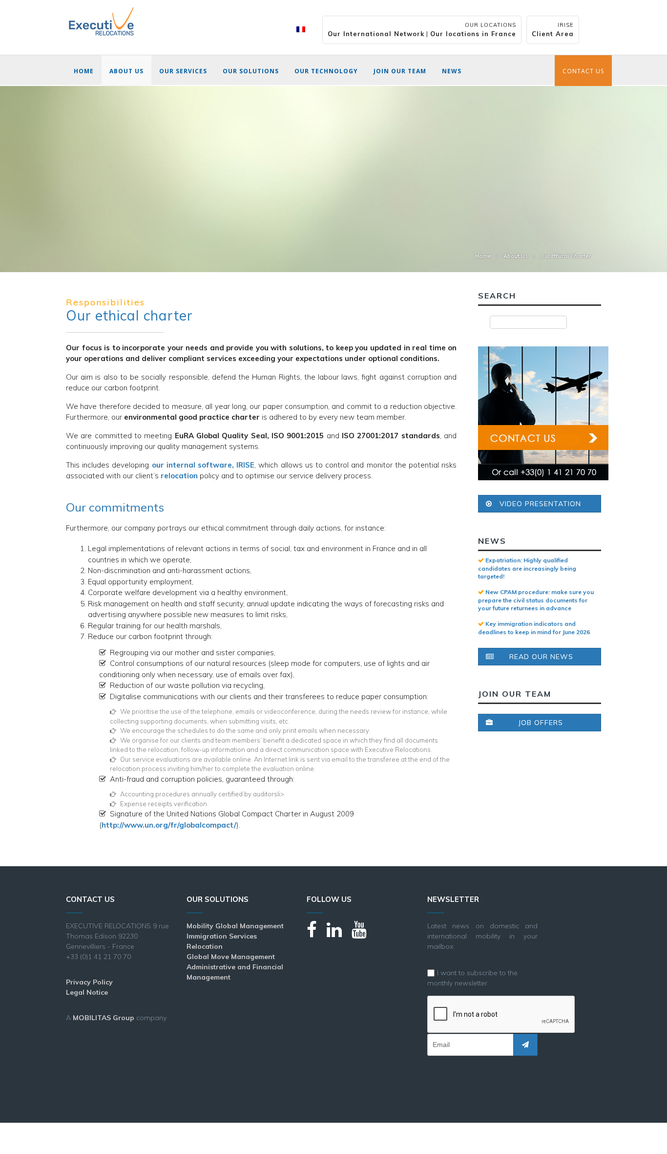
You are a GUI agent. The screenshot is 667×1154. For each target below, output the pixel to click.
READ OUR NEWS (541, 656)
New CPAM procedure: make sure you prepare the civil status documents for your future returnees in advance (536, 600)
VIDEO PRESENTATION (540, 503)
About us (126, 71)
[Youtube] (364, 934)
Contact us (583, 71)
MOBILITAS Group (103, 1017)
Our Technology (326, 71)
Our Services (183, 71)
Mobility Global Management (235, 925)
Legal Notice (87, 992)
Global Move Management (231, 956)
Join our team (400, 71)
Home (84, 71)
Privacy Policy (89, 982)
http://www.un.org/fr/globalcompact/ (169, 825)
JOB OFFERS (540, 722)
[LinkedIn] (339, 934)
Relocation (205, 946)
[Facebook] (317, 934)
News (451, 71)
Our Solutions (251, 71)
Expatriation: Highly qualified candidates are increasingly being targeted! (527, 568)
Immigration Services (222, 936)
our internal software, (203, 465)
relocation (179, 475)
